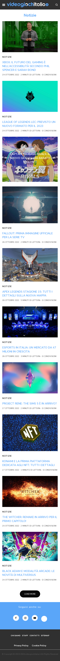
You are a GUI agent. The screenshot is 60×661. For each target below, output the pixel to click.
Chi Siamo (15, 635)
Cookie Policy (39, 645)
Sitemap (45, 635)
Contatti (34, 635)
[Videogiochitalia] (27, 4)
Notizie (7, 57)
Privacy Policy (21, 645)
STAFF (25, 635)
